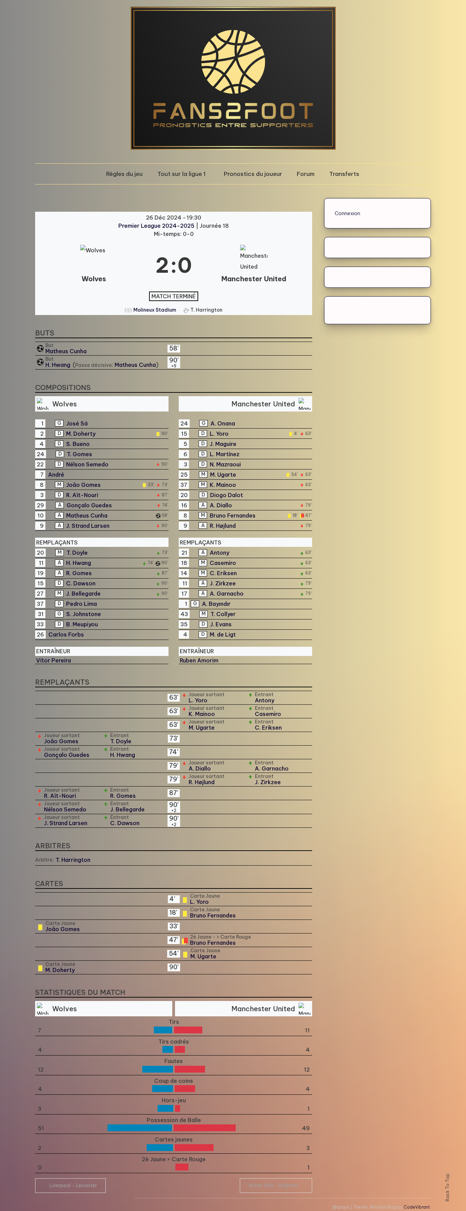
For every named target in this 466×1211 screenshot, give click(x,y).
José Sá (77, 423)
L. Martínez (224, 454)
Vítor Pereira (53, 660)
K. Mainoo (223, 484)
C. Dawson (81, 583)
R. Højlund (223, 525)
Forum (306, 174)
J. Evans (221, 624)
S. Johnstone (83, 614)
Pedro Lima (81, 603)
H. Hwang (58, 364)
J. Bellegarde (83, 593)
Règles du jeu (124, 174)
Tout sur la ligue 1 (181, 174)
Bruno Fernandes (233, 515)
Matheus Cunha (66, 351)
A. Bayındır (216, 603)
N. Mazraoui (225, 464)
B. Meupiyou (82, 624)
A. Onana (222, 423)
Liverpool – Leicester (73, 1185)
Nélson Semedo (87, 464)
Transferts (344, 174)
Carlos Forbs (66, 634)
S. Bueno (78, 443)
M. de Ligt (223, 634)
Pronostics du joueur (253, 174)
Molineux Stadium (154, 310)
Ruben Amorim (199, 660)
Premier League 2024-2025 (157, 225)
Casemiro (223, 562)
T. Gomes (79, 454)
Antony (219, 552)
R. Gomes (79, 573)
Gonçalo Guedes (89, 505)
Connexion (347, 213)
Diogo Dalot (226, 495)
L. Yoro (219, 433)
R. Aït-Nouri (82, 495)
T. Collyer (223, 614)
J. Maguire (223, 443)
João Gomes (83, 484)
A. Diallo (221, 505)
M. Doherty (81, 433)
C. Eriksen (223, 573)
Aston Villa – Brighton (273, 1185)
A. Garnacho (227, 593)
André (56, 474)
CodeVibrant (417, 1207)
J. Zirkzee (223, 583)
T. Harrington (73, 859)
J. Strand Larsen (88, 525)
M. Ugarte (223, 474)
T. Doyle (77, 552)
